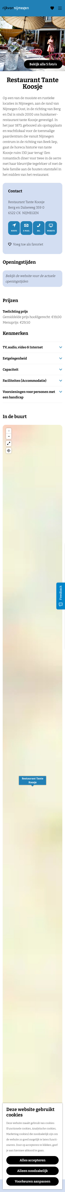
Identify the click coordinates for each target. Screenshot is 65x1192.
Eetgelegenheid (15, 358)
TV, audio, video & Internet (23, 347)
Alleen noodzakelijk (32, 1171)
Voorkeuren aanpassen (32, 1181)
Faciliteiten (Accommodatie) (24, 381)
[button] (32, 782)
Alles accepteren (33, 1160)
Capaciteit (10, 370)
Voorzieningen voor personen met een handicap (29, 394)
